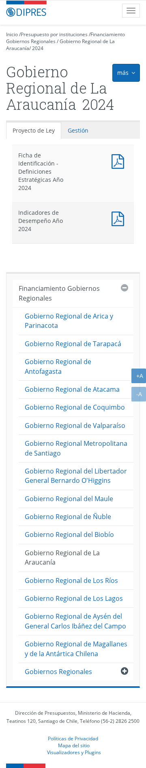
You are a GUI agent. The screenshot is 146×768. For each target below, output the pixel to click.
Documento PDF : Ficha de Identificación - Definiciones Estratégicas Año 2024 (120, 160)
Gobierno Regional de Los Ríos (71, 580)
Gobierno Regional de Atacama (72, 389)
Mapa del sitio (74, 745)
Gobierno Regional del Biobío (69, 534)
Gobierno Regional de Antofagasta (58, 366)
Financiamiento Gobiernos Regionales (59, 293)
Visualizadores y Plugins (74, 752)
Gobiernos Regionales (58, 671)
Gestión (78, 130)
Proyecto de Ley (34, 130)
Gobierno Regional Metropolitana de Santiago (76, 448)
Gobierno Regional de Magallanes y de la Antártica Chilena (76, 648)
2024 (37, 48)
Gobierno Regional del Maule (69, 498)
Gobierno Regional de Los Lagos (74, 598)
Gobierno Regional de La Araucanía (62, 557)
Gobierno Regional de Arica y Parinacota (69, 321)
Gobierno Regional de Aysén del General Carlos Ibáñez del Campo (75, 621)
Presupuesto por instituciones (54, 34)
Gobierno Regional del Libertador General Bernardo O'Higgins (76, 476)
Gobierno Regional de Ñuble (68, 516)
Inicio (12, 34)
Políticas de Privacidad (73, 738)
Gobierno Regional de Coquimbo (75, 407)
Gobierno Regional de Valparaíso (75, 425)
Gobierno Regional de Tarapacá (73, 343)
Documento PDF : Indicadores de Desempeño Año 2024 (120, 218)
